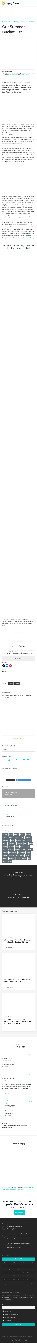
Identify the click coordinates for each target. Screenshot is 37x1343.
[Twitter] (22, 658)
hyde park (19, 843)
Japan (6, 995)
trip (29, 858)
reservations (21, 852)
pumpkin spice (13, 852)
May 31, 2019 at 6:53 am (8, 1060)
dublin (13, 840)
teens (17, 858)
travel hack (23, 858)
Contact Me (17, 738)
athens (11, 834)
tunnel (4, 861)
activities (5, 834)
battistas (16, 834)
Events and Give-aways (11, 1314)
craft (22, 837)
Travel (23, 22)
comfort (10, 837)
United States (7, 22)
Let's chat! (19, 1212)
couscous (16, 837)
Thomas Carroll (7, 1058)
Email (3, 1305)
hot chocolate (11, 843)
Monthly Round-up (9, 1317)
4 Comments (13, 74)
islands (31, 843)
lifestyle (27, 74)
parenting (30, 849)
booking (22, 834)
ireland (26, 843)
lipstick (22, 846)
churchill (28, 834)
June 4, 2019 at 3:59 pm (10, 1106)
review (28, 852)
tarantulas (11, 858)
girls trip (29, 840)
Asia (6, 956)
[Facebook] (17, 658)
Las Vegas (11, 846)
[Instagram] (15, 658)
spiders (22, 855)
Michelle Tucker (10, 947)
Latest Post (7, 1311)
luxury (4, 849)
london (28, 846)
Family (16, 22)
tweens (10, 861)
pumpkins (5, 852)
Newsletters (7, 1320)
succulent (27, 855)
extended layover (20, 840)
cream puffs (28, 837)
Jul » (32, 1284)
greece (4, 843)
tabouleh (5, 858)
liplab (17, 846)
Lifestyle (31, 22)
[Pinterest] (19, 658)
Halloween (8, 916)
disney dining (6, 840)
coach (4, 837)
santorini (5, 855)
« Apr (5, 1284)
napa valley (18, 849)
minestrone (11, 849)
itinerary (5, 846)
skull (17, 855)
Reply (30, 1054)
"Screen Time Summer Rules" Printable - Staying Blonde (15, 1126)
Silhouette (11, 855)
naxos (24, 849)
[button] (34, 3)
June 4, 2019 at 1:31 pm (8, 1080)
